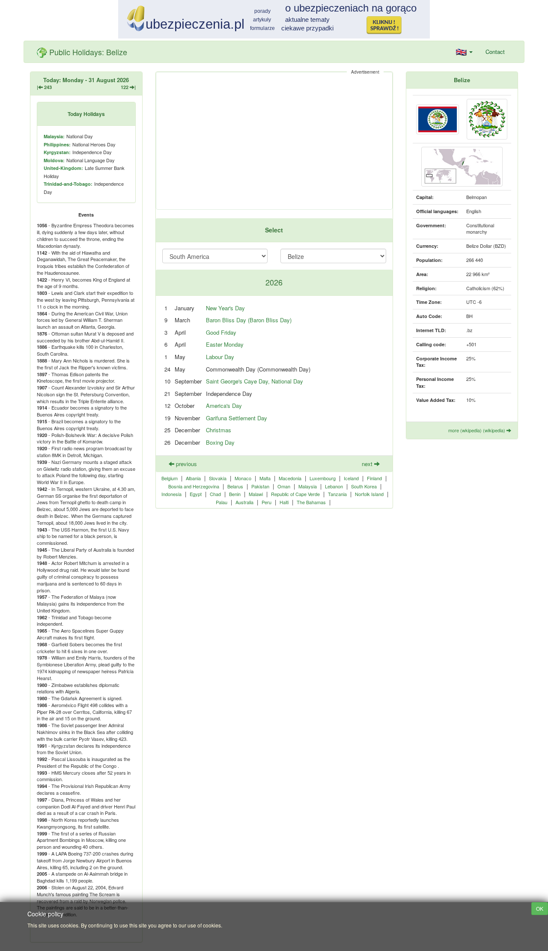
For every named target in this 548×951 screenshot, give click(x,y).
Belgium (169, 478)
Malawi (256, 493)
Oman (283, 486)
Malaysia (307, 486)
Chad (215, 493)
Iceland (351, 478)
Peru (266, 502)
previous (185, 464)
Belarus (235, 486)
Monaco (243, 478)
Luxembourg (323, 478)
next (368, 464)
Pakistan (260, 486)
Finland (374, 478)
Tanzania (337, 493)
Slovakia (217, 478)
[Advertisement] (274, 141)
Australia (244, 502)
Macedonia (290, 478)
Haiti (284, 502)
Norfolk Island (369, 493)
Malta (265, 478)
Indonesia (171, 493)
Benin (235, 493)
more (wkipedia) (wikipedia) (477, 430)
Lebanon (334, 486)
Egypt (196, 493)
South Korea (364, 486)
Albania (193, 478)
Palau (221, 502)
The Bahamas (311, 502)
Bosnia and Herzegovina (193, 486)
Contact (495, 52)
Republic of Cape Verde (295, 493)
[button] (464, 51)
